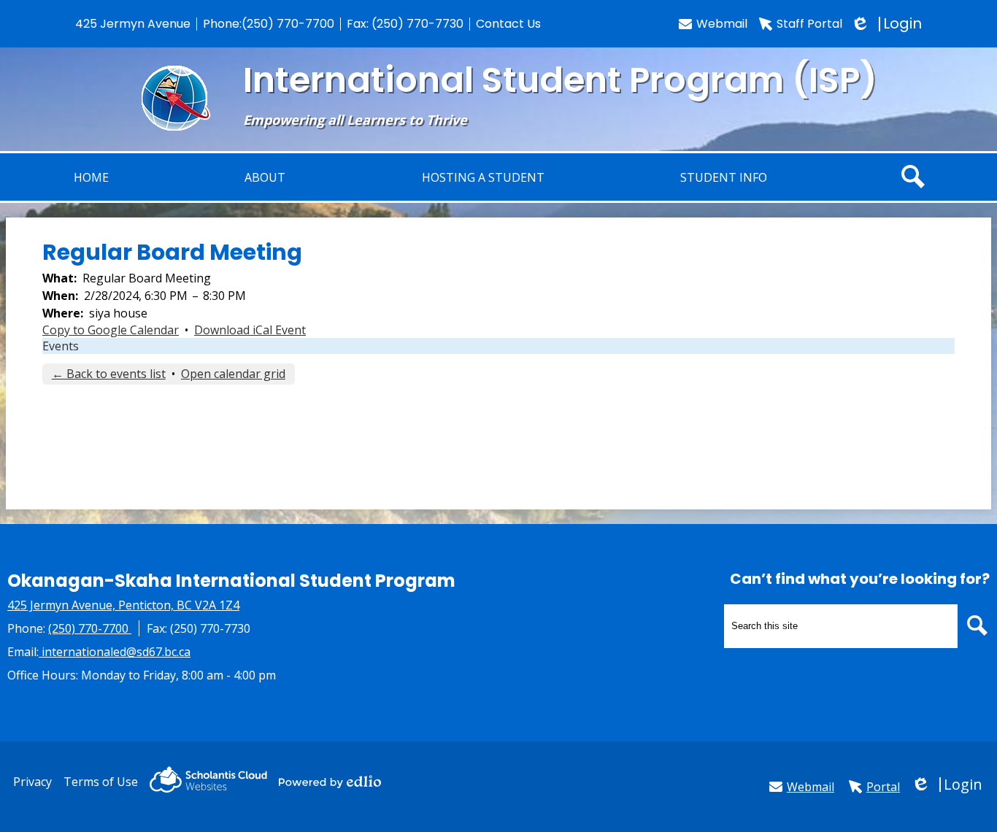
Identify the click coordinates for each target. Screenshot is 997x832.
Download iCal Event (250, 330)
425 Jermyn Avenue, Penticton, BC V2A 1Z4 (123, 605)
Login (888, 24)
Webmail (721, 23)
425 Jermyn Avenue (132, 23)
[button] (483, 177)
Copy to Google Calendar (110, 330)
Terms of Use (100, 782)
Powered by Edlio (330, 781)
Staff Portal (809, 23)
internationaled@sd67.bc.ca (116, 652)
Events (60, 346)
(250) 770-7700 (288, 23)
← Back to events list (109, 374)
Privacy (32, 782)
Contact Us (508, 23)
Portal (883, 787)
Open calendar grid (233, 374)
